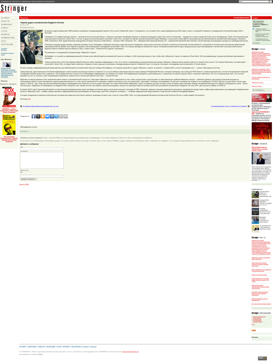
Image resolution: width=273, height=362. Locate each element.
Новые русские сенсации (259, 275)
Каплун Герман (257, 318)
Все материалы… (259, 90)
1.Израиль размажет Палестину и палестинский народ (262, 30)
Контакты (4, 50)
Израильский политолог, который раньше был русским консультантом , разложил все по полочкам (9, 72)
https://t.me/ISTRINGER (260, 112)
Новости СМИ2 (24, 184)
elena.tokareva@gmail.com (130, 351)
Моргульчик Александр (259, 316)
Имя (21, 147)
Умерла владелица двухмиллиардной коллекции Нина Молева (260, 287)
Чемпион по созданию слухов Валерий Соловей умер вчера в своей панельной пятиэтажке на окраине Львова (261, 71)
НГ (29, 99)
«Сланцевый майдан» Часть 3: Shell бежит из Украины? (229, 106)
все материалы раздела (241, 17)
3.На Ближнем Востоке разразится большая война (262, 39)
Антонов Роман (257, 320)
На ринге (22, 346)
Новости (41, 346)
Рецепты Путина (257, 86)
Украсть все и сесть (257, 82)
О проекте (4, 48)
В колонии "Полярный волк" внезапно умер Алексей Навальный (260, 293)
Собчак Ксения (257, 319)
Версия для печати (28, 27)
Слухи (59, 346)
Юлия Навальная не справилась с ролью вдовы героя (260, 148)
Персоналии (76, 346)
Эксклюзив (50, 346)
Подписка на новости (7, 53)
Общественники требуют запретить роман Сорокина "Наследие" (260, 264)
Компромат (32, 346)
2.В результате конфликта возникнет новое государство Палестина (262, 35)
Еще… (253, 324)
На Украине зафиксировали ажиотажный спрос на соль (41, 106)
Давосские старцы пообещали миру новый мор (261, 258)
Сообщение (24, 151)
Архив (3, 54)
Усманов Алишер (257, 321)
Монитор (66, 346)
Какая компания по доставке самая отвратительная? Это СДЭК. (260, 280)
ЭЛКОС (40, 354)
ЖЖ (253, 113)
